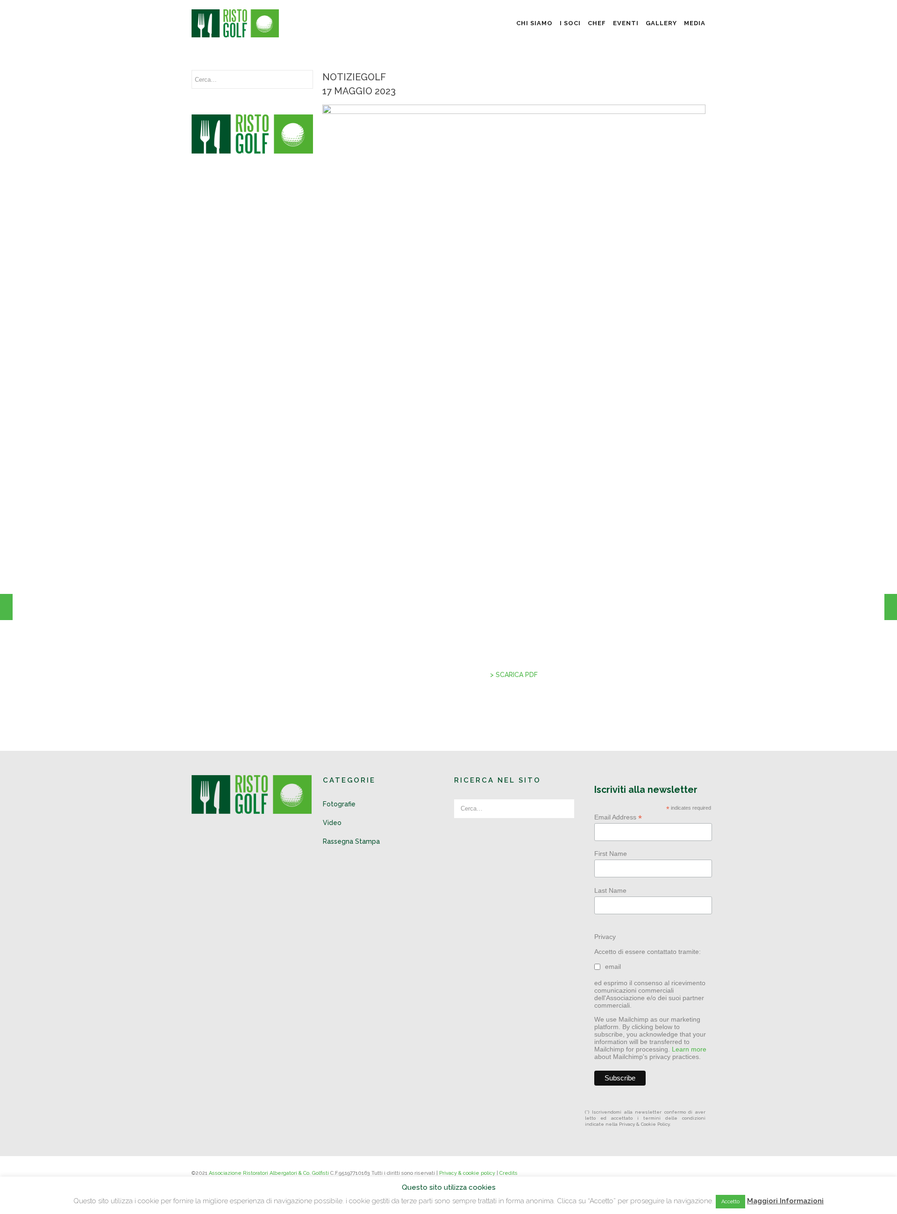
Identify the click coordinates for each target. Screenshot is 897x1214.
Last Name (610, 890)
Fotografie (339, 804)
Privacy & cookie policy (467, 1173)
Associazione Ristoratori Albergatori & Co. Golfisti (269, 1173)
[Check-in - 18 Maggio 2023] (890, 607)
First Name (610, 853)
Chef (597, 23)
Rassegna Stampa (351, 841)
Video (332, 822)
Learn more (689, 1049)
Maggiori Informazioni (785, 1201)
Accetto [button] (730, 1202)
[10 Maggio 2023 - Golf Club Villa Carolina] (6, 607)
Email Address (618, 817)
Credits (508, 1173)
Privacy (605, 936)
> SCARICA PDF (514, 674)
